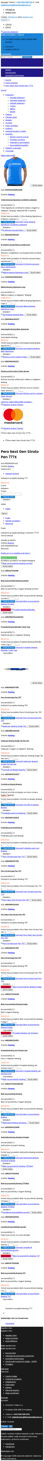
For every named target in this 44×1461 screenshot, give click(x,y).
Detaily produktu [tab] (12, 521)
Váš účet (5, 1369)
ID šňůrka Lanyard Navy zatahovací (15, 245)
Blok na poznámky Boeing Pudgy (14, 1004)
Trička (12, 106)
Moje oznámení (12, 1393)
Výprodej (9, 151)
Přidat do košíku (8, 222)
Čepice (8, 114)
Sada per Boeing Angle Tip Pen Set (15, 741)
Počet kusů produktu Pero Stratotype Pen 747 (21, 886)
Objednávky (10, 1382)
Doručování (10, 72)
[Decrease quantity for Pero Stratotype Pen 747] (11, 889)
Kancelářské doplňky (19, 145)
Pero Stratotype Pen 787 (11, 697)
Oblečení (9, 95)
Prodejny (9, 1364)
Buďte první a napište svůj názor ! (16, 553)
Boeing (11, 543)
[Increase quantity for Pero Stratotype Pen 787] (8, 715)
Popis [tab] (7, 518)
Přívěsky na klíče (17, 139)
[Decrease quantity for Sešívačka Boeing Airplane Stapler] (17, 1155)
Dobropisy (10, 1384)
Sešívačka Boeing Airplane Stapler (15, 1137)
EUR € (8, 27)
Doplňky (9, 134)
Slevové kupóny (12, 1390)
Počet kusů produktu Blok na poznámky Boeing (21, 1108)
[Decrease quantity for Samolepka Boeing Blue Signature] (20, 346)
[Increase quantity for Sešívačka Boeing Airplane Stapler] (15, 1155)
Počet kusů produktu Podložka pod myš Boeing (21, 842)
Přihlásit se (10, 9)
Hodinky (8, 128)
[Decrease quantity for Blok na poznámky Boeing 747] (14, 1291)
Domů (3, 90)
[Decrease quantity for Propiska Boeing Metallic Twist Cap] (19, 645)
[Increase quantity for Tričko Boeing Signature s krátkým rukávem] (24, 219)
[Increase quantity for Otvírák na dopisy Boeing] (8, 802)
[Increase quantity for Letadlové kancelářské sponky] (14, 1245)
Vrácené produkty (13, 1379)
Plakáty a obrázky (13, 148)
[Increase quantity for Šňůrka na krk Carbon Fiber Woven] (20, 391)
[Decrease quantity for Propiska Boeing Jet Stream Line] (21, 1068)
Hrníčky (8, 123)
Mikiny (12, 109)
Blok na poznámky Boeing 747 (13, 1273)
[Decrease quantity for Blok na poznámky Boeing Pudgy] (16, 1022)
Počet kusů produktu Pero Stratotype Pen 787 (21, 712)
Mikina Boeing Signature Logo (13, 287)
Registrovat (10, 12)
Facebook (9, 1323)
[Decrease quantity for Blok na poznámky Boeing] (10, 1112)
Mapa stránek (11, 1338)
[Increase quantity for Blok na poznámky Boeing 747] (12, 1291)
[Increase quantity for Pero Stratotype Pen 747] (8, 889)
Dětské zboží (11, 117)
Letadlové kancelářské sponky (13, 1227)
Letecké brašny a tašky (15, 131)
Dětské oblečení (17, 103)
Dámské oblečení (18, 100)
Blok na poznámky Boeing (11, 1094)
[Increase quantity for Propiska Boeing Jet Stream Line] (19, 1068)
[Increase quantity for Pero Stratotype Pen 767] (8, 976)
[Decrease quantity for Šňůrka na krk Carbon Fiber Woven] (22, 391)
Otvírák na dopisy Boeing (11, 784)
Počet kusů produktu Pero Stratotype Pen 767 (21, 973)
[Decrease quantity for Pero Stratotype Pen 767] (11, 976)
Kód (3, 463)
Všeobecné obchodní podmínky (19, 1356)
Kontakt (4, 2)
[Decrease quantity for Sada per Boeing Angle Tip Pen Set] (17, 759)
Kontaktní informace (14, 75)
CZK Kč (8, 24)
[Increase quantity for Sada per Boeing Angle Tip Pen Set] (15, 759)
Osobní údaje (11, 1376)
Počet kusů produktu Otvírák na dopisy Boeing (21, 799)
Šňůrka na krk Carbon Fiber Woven (15, 371)
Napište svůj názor (9, 558)
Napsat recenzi (12, 473)
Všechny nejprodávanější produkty (17, 402)
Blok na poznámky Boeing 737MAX (15, 1183)
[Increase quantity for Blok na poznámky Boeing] (8, 1112)
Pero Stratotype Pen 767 (11, 958)
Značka (4, 466)
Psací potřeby (11, 125)
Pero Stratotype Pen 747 (11, 871)
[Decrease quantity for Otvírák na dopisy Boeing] (11, 802)
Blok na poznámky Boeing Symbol (15, 581)
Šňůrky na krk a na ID (19, 137)
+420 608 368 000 (24, 2)
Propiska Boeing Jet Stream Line (14, 1050)
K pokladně (7, 54)
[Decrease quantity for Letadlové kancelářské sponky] (17, 1245)
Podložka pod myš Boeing (11, 828)
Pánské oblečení (17, 97)
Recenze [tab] (9, 523)
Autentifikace (11, 1341)
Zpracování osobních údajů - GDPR (21, 1361)
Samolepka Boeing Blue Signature (15, 329)
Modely (8, 120)
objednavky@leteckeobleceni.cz (16, 5)
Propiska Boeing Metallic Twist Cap (15, 627)
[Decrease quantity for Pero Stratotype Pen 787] (11, 715)
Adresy (8, 1387)
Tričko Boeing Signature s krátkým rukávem (19, 200)
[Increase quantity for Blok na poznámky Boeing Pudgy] (13, 1022)
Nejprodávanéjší (8, 155)
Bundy (12, 111)
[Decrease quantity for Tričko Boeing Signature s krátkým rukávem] (26, 219)
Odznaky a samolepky (20, 142)
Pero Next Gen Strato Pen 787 (13, 914)
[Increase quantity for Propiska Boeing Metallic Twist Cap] (17, 645)
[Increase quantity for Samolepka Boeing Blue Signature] (17, 346)
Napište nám (11, 1335)
